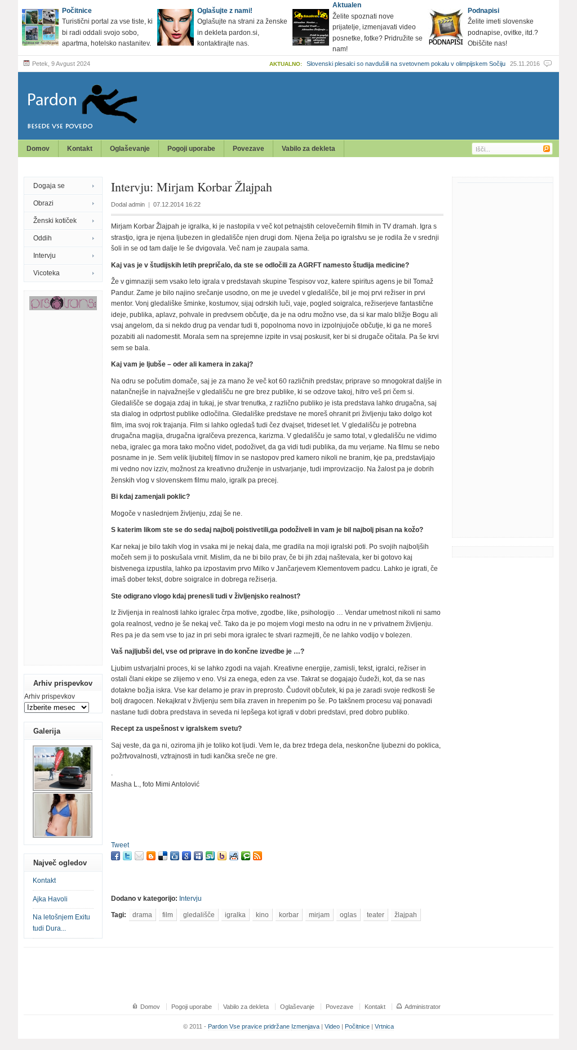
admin (136, 204)
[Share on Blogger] (151, 855)
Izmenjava (305, 1026)
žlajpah (405, 915)
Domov (38, 149)
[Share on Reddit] (233, 855)
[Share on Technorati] (245, 855)
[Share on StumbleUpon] (210, 855)
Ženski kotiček (55, 221)
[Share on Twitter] (127, 855)
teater (375, 915)
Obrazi (43, 203)
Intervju (44, 256)
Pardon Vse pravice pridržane (249, 1026)
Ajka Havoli (50, 899)
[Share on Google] (186, 855)
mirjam (319, 915)
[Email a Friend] (139, 855)
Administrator (423, 1006)
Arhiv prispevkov (49, 696)
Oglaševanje (130, 149)
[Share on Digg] (174, 855)
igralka (235, 915)
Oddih (42, 238)
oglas (348, 915)
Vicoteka (46, 273)
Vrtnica (384, 1026)
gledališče (199, 915)
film (167, 915)
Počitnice (357, 1026)
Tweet (120, 845)
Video (332, 1026)
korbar (289, 915)
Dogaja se (49, 186)
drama (142, 915)
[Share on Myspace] (198, 855)
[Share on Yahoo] (222, 855)
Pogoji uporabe (191, 149)
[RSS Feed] (257, 855)
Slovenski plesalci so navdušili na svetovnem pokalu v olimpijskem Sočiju (406, 63)
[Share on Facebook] (115, 855)
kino (262, 915)
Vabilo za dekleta (308, 149)
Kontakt (79, 149)
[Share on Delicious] (162, 855)
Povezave (248, 149)
